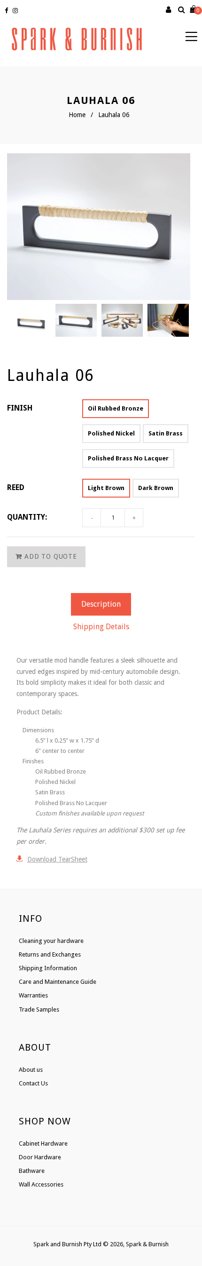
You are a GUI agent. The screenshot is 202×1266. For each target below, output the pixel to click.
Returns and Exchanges (50, 954)
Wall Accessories (41, 1184)
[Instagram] (16, 11)
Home (77, 115)
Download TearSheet (57, 859)
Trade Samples (39, 1009)
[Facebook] (7, 11)
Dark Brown (155, 487)
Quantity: (27, 517)
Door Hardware (40, 1157)
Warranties (33, 995)
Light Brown (106, 487)
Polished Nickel (111, 433)
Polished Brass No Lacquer (128, 458)
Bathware (32, 1170)
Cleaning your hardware (51, 940)
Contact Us (33, 1083)
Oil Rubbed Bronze (115, 408)
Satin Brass (165, 433)
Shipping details (101, 626)
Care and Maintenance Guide (57, 981)
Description (101, 604)
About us (31, 1069)
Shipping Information (48, 968)
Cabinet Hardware (43, 1143)
